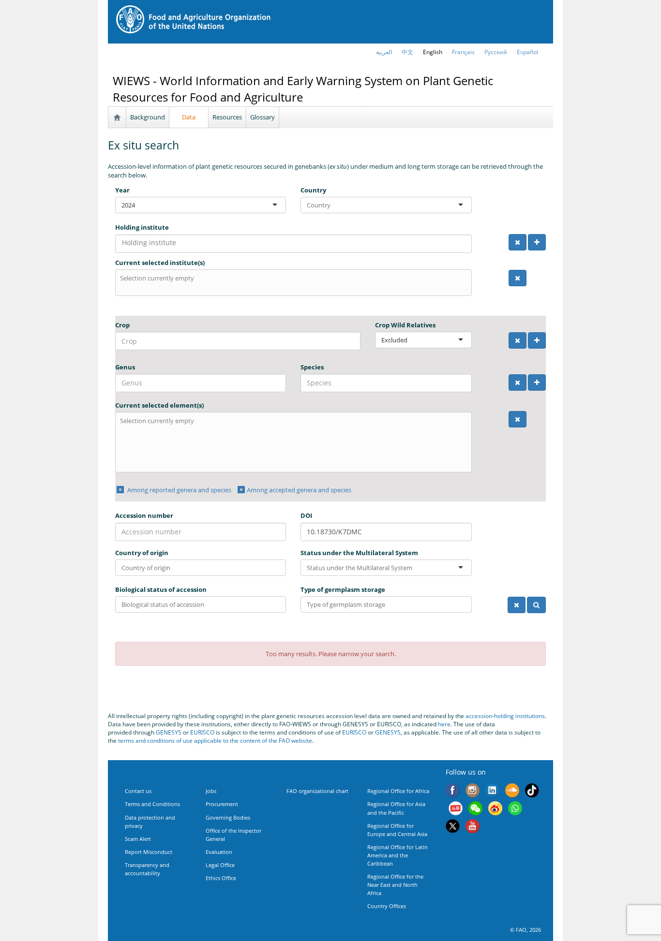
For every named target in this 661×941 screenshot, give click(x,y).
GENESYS (168, 732)
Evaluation (219, 851)
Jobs (211, 790)
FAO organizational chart (317, 790)
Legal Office (220, 864)
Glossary (262, 117)
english (432, 52)
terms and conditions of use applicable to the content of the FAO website (215, 740)
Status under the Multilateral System (359, 552)
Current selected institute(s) (160, 262)
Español (527, 52)
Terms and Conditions (152, 804)
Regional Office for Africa (398, 790)
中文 (407, 52)
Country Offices (386, 906)
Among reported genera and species (178, 489)
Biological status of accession (161, 589)
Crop (122, 325)
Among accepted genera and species (299, 489)
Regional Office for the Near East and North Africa (395, 885)
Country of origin (141, 552)
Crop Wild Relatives (405, 325)
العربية (384, 52)
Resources (227, 117)
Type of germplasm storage (342, 589)
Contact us (138, 790)
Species (312, 367)
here (444, 724)
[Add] (537, 242)
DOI (306, 515)
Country (313, 190)
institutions (530, 716)
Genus (125, 367)
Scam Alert (138, 838)
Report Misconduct (148, 851)
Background (147, 117)
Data (188, 117)
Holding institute (142, 227)
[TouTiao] (456, 809)
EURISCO (202, 732)
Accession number (144, 515)
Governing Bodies (228, 817)
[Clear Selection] (517, 242)
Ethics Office (221, 878)
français (463, 52)
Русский (495, 52)
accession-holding (490, 716)
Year (122, 190)
